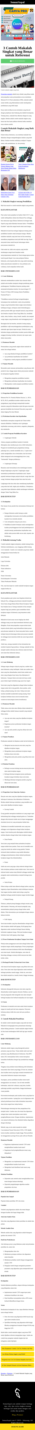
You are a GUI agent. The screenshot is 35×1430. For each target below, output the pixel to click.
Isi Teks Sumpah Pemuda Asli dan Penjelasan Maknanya (18, 1365)
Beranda (3, 1373)
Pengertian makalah (6, 94)
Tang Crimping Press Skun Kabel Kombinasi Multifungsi (26, 166)
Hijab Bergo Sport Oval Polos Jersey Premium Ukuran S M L (7, 194)
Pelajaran (9, 1373)
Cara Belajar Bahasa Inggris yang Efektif (13, 1354)
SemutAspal (17, 2)
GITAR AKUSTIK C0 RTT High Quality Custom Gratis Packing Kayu (26, 194)
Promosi (20, 1415)
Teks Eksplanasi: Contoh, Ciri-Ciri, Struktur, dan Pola (17, 1348)
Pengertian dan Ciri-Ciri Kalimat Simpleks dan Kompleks (18, 1359)
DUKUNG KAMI (17, 1427)
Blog (14, 1415)
